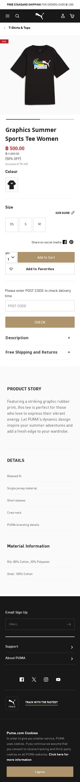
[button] (8, 16)
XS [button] (12, 224)
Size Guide (63, 213)
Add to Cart (46, 257)
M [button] (39, 224)
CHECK (40, 322)
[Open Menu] (8, 16)
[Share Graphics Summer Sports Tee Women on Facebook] (64, 242)
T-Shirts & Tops (19, 27)
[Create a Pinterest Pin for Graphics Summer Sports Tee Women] (71, 242)
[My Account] (63, 16)
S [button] (25, 224)
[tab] (23, 119)
